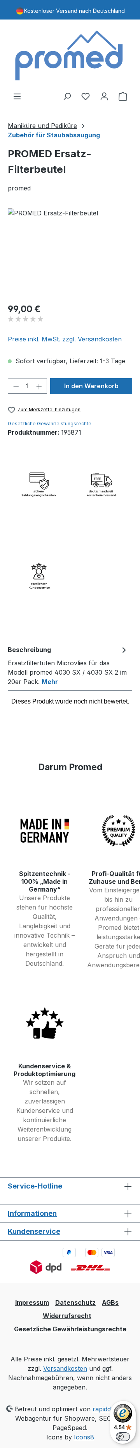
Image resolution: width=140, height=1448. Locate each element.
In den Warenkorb (91, 386)
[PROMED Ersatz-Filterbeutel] (70, 252)
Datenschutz (75, 1302)
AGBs (110, 1302)
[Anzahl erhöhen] (39, 386)
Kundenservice (34, 1231)
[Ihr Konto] (104, 96)
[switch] (123, 1436)
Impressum (32, 1302)
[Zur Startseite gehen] (70, 55)
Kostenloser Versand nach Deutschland (74, 10)
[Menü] (17, 96)
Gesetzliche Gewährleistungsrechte (49, 423)
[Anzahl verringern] (16, 386)
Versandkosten (65, 1368)
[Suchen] (67, 96)
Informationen (32, 1213)
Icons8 (84, 1437)
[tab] (68, 665)
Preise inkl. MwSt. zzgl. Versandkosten (65, 339)
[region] (70, 252)
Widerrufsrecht (67, 1316)
